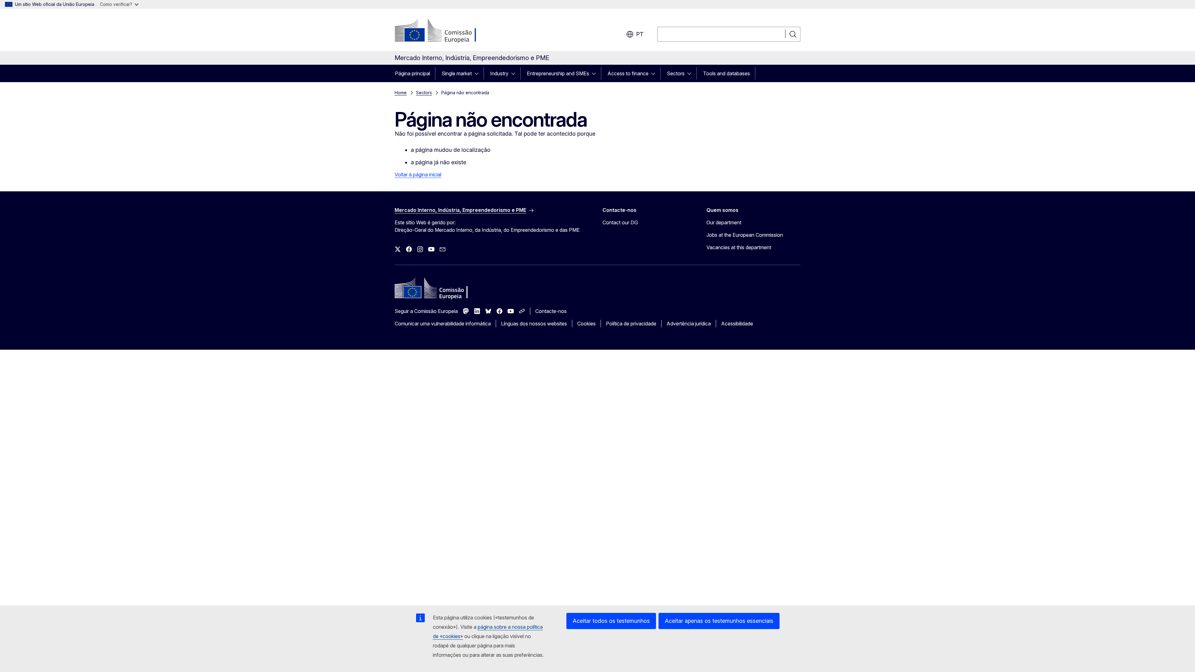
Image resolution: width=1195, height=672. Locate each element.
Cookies (586, 323)
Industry (499, 73)
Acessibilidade (737, 323)
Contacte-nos (551, 311)
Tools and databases (726, 73)
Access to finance (628, 73)
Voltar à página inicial (418, 174)
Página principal (412, 73)
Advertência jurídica (689, 323)
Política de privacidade (631, 323)
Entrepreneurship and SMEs (558, 73)
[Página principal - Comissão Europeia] (445, 31)
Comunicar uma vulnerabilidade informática (443, 323)
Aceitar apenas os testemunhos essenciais (719, 621)
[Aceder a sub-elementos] (478, 73)
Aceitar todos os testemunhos (611, 621)
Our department (723, 222)
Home (401, 92)
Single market (457, 73)
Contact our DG (620, 222)
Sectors (676, 73)
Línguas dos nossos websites (534, 323)
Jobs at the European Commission (744, 235)
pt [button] (640, 34)
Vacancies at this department (738, 247)
